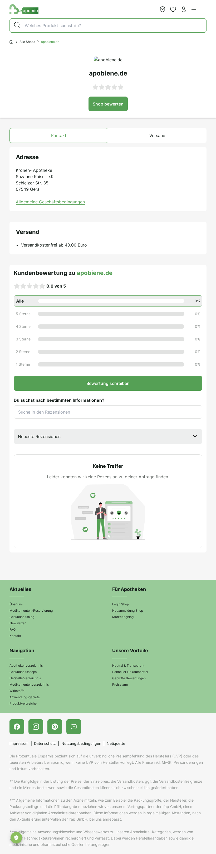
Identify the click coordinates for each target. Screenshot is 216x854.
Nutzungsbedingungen (81, 743)
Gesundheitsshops (23, 672)
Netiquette (116, 743)
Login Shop (120, 604)
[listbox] (108, 436)
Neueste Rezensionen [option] (39, 436)
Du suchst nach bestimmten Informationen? (59, 400)
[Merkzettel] (173, 9)
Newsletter (17, 623)
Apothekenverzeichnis (26, 665)
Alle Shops (27, 42)
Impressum (18, 743)
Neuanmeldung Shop (127, 610)
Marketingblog (123, 617)
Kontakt (15, 636)
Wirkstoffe (16, 691)
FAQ (12, 629)
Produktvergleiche (23, 703)
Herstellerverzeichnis (25, 678)
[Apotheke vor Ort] (162, 9)
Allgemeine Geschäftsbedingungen (50, 201)
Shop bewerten (108, 104)
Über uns (16, 604)
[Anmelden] (183, 9)
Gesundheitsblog (21, 617)
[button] (193, 9)
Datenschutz (45, 743)
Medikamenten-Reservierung (31, 610)
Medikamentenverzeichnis (29, 684)
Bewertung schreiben (108, 383)
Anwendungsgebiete (24, 697)
